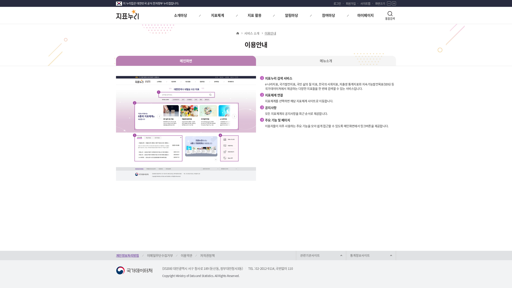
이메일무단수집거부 (160, 255)
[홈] (237, 33)
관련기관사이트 (310, 255)
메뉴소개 (326, 60)
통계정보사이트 (360, 255)
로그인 (337, 3)
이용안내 (270, 33)
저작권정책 (207, 255)
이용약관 (186, 255)
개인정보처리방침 (127, 255)
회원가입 (351, 3)
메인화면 (186, 60)
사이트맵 (365, 3)
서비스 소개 (251, 33)
